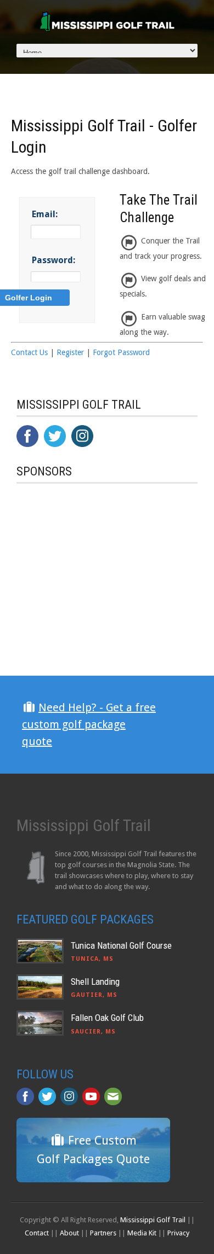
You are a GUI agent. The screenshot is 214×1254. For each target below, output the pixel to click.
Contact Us (29, 352)
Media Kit (141, 1233)
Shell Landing (95, 981)
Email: (45, 214)
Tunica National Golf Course (121, 945)
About (69, 1233)
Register (70, 352)
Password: (53, 260)
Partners (103, 1233)
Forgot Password (121, 352)
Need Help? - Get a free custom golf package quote (89, 724)
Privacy (178, 1233)
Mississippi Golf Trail (152, 1220)
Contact (37, 1233)
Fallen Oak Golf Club (107, 1017)
